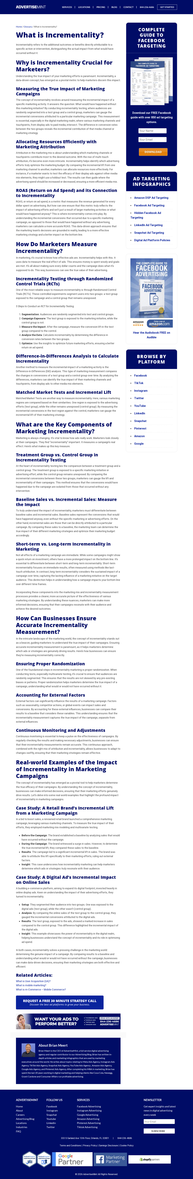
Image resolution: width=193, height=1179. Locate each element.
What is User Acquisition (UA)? (33, 981)
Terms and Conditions (70, 1145)
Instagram (141, 390)
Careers (20, 1114)
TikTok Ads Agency (39, 1065)
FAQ (18, 1131)
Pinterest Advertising (89, 1123)
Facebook (140, 375)
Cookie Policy (127, 1145)
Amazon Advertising (88, 1118)
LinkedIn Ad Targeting (148, 225)
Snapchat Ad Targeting (149, 232)
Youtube (51, 1118)
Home (19, 1106)
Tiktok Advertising (87, 1127)
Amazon (139, 436)
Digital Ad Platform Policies (152, 240)
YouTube (140, 406)
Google (139, 443)
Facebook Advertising (89, 1106)
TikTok (138, 383)
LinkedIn (139, 413)
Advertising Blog (83, 1054)
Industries (21, 1127)
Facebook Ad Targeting (149, 205)
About (19, 1110)
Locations (21, 1123)
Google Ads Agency (31, 1069)
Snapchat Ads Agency (58, 1065)
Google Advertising (87, 1114)
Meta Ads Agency (91, 1061)
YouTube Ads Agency (80, 1065)
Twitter (139, 398)
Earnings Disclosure (108, 1145)
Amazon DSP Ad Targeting (151, 197)
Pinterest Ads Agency (55, 1069)
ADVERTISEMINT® (31, 6)
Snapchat (140, 421)
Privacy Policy (90, 1145)
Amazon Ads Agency (102, 1065)
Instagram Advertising (89, 1110)
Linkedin (51, 1123)
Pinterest (140, 428)
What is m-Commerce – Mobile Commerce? (41, 989)
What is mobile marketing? (31, 985)
